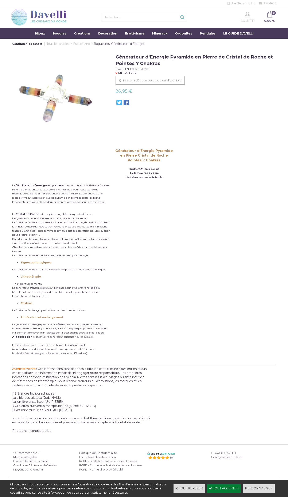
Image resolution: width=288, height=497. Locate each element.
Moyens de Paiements (28, 469)
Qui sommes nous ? (26, 452)
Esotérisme (134, 33)
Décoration (107, 33)
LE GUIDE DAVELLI (238, 33)
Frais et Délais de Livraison (30, 461)
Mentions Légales (25, 457)
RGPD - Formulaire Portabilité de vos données (110, 465)
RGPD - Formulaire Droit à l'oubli (101, 469)
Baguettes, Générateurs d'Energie (119, 44)
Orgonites (183, 33)
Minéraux (159, 33)
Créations (82, 33)
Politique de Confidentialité (98, 452)
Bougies (59, 33)
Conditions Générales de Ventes (35, 465)
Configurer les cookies (226, 457)
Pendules (208, 33)
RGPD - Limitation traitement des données (108, 461)
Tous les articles (58, 44)
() (172, 457)
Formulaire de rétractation (97, 457)
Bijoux (40, 33)
